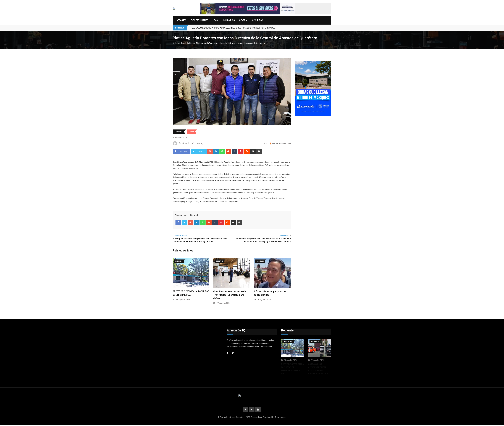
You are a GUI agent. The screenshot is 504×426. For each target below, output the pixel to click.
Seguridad (257, 20)
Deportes (181, 20)
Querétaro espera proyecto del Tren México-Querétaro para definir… (229, 295)
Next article (285, 236)
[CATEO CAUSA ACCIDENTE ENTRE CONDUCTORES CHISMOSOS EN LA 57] (319, 348)
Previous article (180, 236)
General (243, 20)
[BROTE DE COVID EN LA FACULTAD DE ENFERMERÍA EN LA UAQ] (292, 348)
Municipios (229, 20)
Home (177, 43)
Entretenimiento (199, 20)
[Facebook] (178, 222)
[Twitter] (184, 222)
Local (216, 20)
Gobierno (191, 43)
